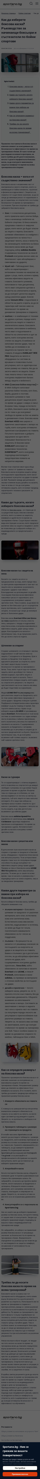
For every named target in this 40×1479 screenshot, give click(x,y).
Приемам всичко (20, 1474)
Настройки (20, 1468)
